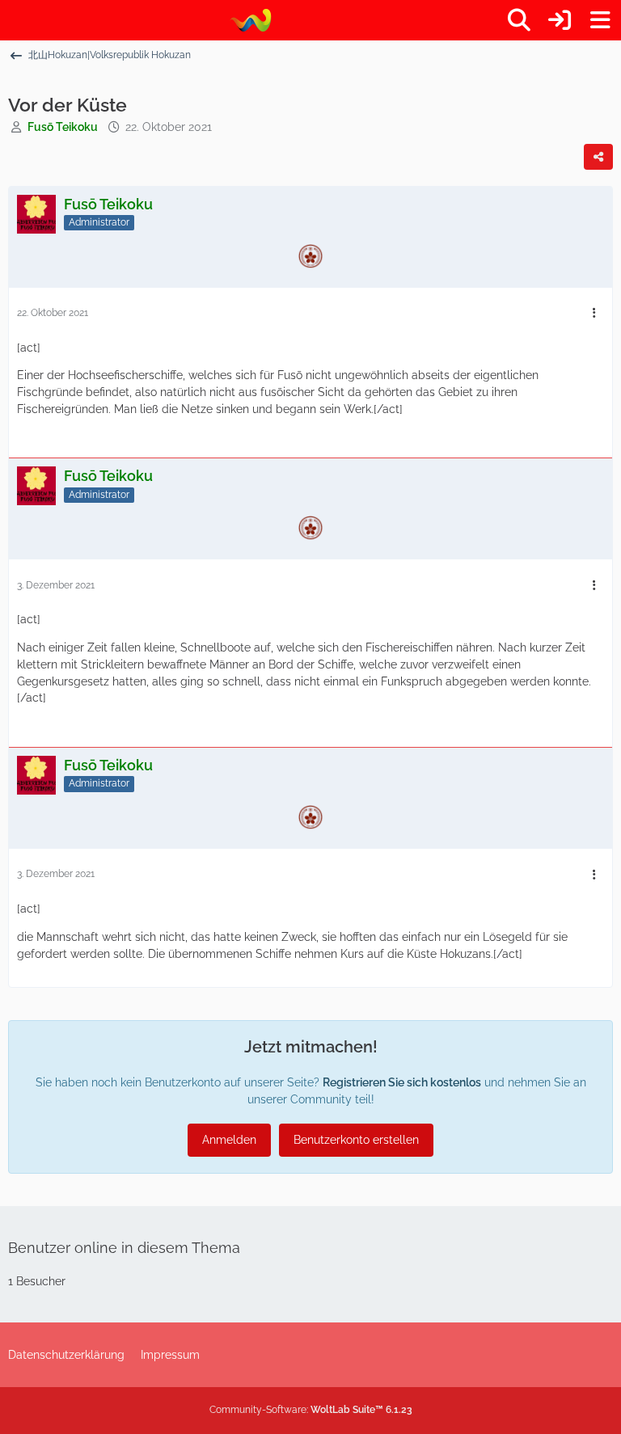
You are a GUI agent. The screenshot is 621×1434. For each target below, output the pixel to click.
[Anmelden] (559, 20)
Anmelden (229, 1139)
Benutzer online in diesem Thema (124, 1247)
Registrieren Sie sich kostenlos (402, 1082)
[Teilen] (598, 157)
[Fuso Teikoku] (250, 20)
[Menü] (600, 20)
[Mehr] (594, 313)
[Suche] (519, 20)
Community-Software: (310, 1409)
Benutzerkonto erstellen (356, 1139)
